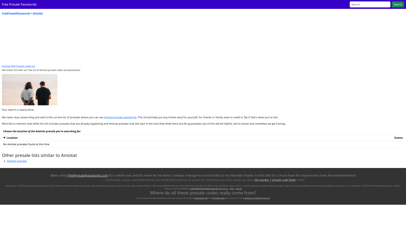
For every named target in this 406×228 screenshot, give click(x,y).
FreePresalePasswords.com (88, 175)
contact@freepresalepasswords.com (206, 188)
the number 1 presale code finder (275, 180)
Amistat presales (17, 161)
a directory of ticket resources (256, 198)
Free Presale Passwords (19, 4)
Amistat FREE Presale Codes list (18, 66)
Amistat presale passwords (120, 117)
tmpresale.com (201, 198)
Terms (231, 189)
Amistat (38, 13)
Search (398, 4)
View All (239, 189)
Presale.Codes (218, 198)
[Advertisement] (203, 41)
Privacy (225, 189)
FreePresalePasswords (16, 13)
